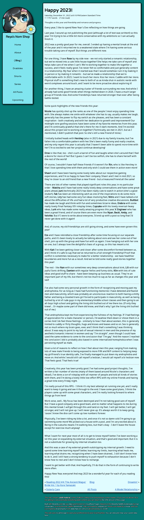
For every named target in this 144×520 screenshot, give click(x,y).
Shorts (17, 76)
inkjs (70, 504)
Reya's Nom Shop (18, 36)
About (17, 52)
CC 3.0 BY (104, 509)
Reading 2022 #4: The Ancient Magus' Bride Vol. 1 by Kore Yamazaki (65, 484)
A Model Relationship (126, 489)
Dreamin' (133, 482)
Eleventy (55, 504)
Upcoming (17, 100)
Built (46, 504)
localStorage (61, 513)
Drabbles (18, 68)
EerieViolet (78, 506)
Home (17, 44)
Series (17, 84)
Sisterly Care (53, 489)
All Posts (17, 92)
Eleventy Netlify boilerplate (122, 504)
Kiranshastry (61, 509)
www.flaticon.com (78, 509)
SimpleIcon (102, 506)
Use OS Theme (30, 27)
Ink (64, 504)
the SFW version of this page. (113, 500)
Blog (17, 60)
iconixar (127, 506)
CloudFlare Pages (92, 504)
